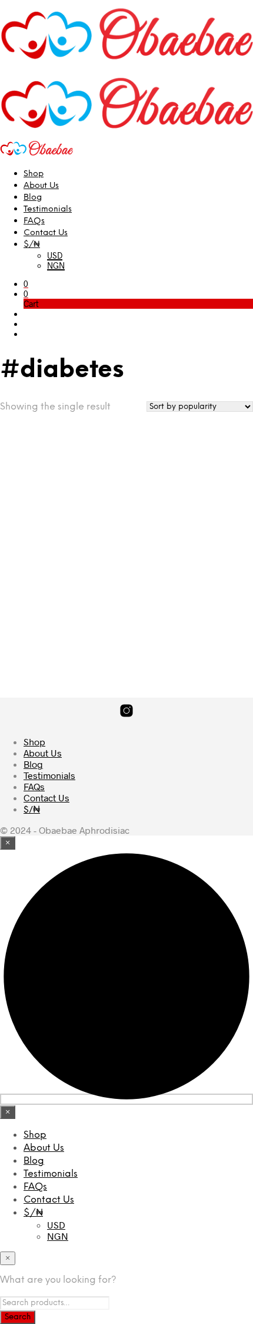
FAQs (34, 221)
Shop (34, 174)
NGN (56, 265)
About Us (41, 185)
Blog (33, 197)
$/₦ (32, 244)
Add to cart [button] (38, 638)
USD (54, 255)
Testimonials (48, 209)
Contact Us (46, 233)
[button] (26, 284)
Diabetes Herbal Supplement (37, 593)
